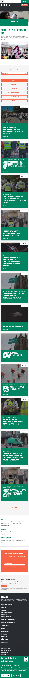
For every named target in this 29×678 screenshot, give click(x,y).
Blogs (13, 88)
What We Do (16, 675)
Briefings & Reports (13, 92)
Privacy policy (4, 652)
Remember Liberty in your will (8, 622)
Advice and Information (6, 612)
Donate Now (6, 675)
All (13, 80)
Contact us (3, 610)
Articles (13, 84)
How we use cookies (6, 650)
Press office (4, 614)
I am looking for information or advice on (14, 557)
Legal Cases (13, 96)
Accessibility (4, 654)
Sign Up (4, 586)
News (13, 101)
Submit (14, 567)
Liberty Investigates (6, 616)
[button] (2, 1)
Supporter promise (5, 648)
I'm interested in (14, 70)
